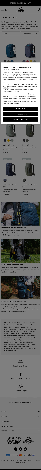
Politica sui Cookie (13, 103)
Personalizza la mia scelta (20, 119)
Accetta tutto (20, 108)
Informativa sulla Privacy (24, 86)
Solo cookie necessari (20, 114)
